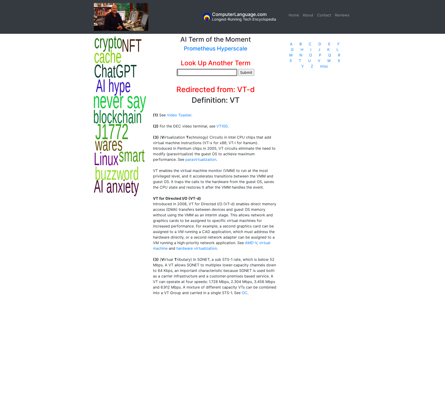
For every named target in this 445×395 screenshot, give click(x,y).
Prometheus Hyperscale (215, 48)
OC (244, 292)
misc (324, 66)
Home (295, 15)
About (308, 15)
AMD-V (251, 242)
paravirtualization (200, 159)
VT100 (222, 126)
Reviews (342, 15)
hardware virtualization (196, 248)
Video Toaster (179, 115)
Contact (324, 15)
